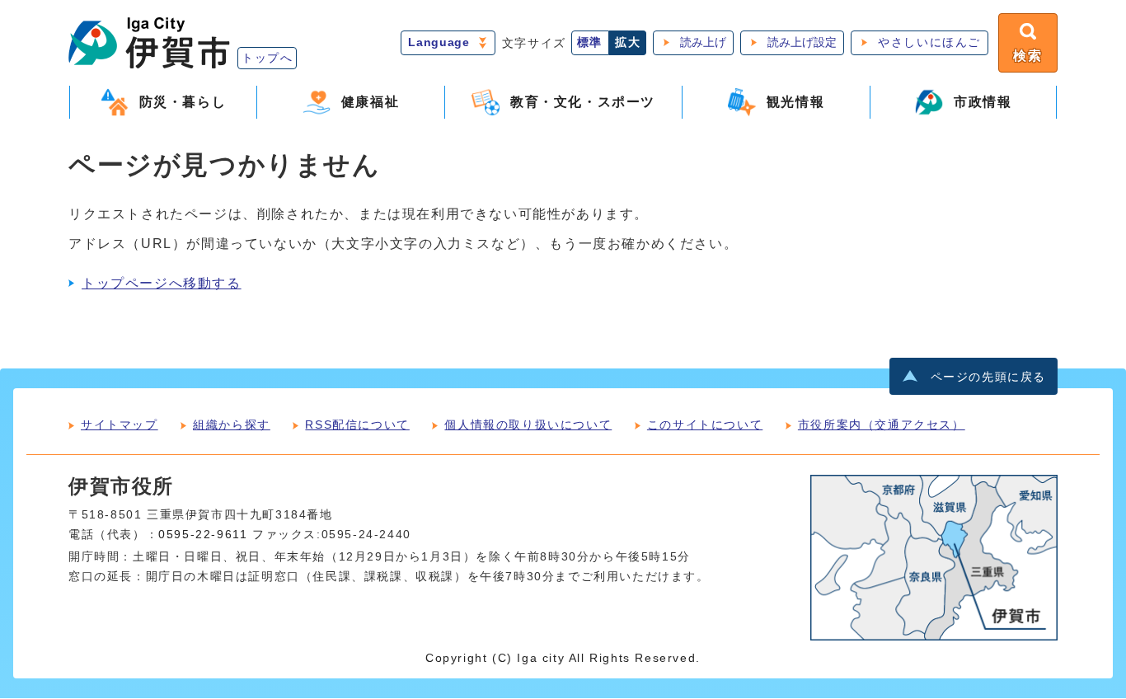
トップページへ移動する (162, 283)
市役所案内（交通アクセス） (881, 424)
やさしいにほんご (929, 42)
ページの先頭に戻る (988, 377)
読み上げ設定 (802, 42)
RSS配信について (357, 424)
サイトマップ (119, 424)
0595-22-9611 (202, 534)
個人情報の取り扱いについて (528, 424)
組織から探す (231, 424)
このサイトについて (704, 424)
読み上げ (703, 42)
